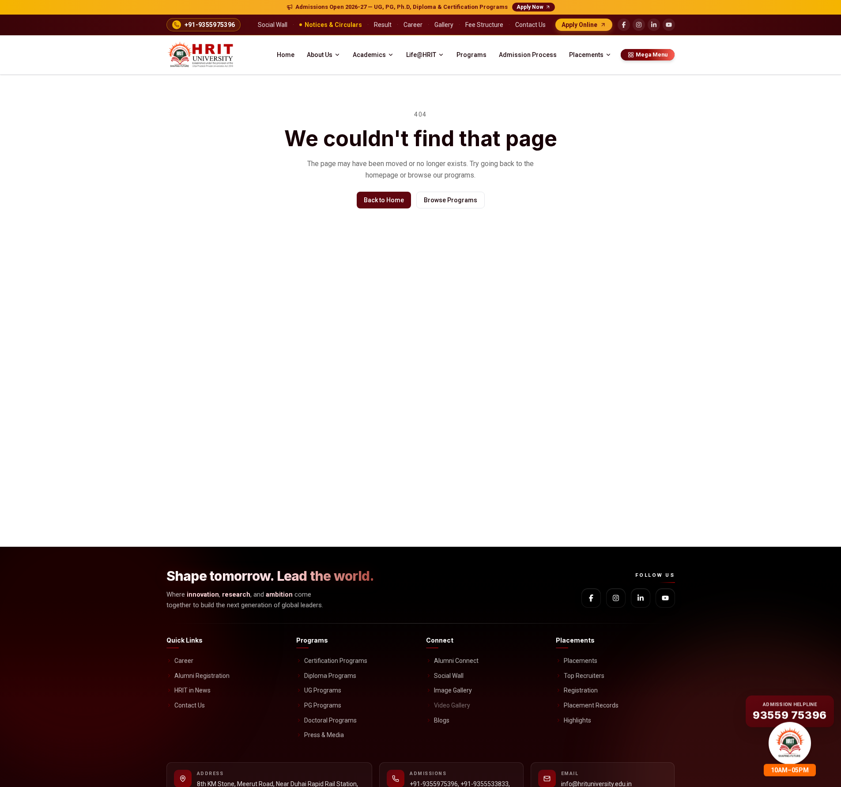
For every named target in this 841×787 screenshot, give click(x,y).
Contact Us (189, 705)
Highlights (577, 720)
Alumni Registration (202, 675)
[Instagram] (639, 25)
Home (285, 54)
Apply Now (530, 7)
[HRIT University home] (201, 55)
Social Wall (449, 675)
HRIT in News (192, 690)
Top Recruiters (584, 675)
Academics (369, 54)
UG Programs (322, 690)
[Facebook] (624, 25)
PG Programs (322, 705)
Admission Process (528, 54)
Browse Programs (450, 200)
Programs (471, 54)
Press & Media (324, 734)
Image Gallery (453, 690)
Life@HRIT (421, 54)
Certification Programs (335, 660)
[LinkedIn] (654, 25)
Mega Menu (652, 54)
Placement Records (591, 705)
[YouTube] (669, 25)
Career (183, 660)
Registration (581, 690)
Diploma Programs (330, 675)
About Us (319, 54)
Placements (586, 54)
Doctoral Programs (330, 720)
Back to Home (384, 200)
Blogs (441, 720)
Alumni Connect (456, 660)
